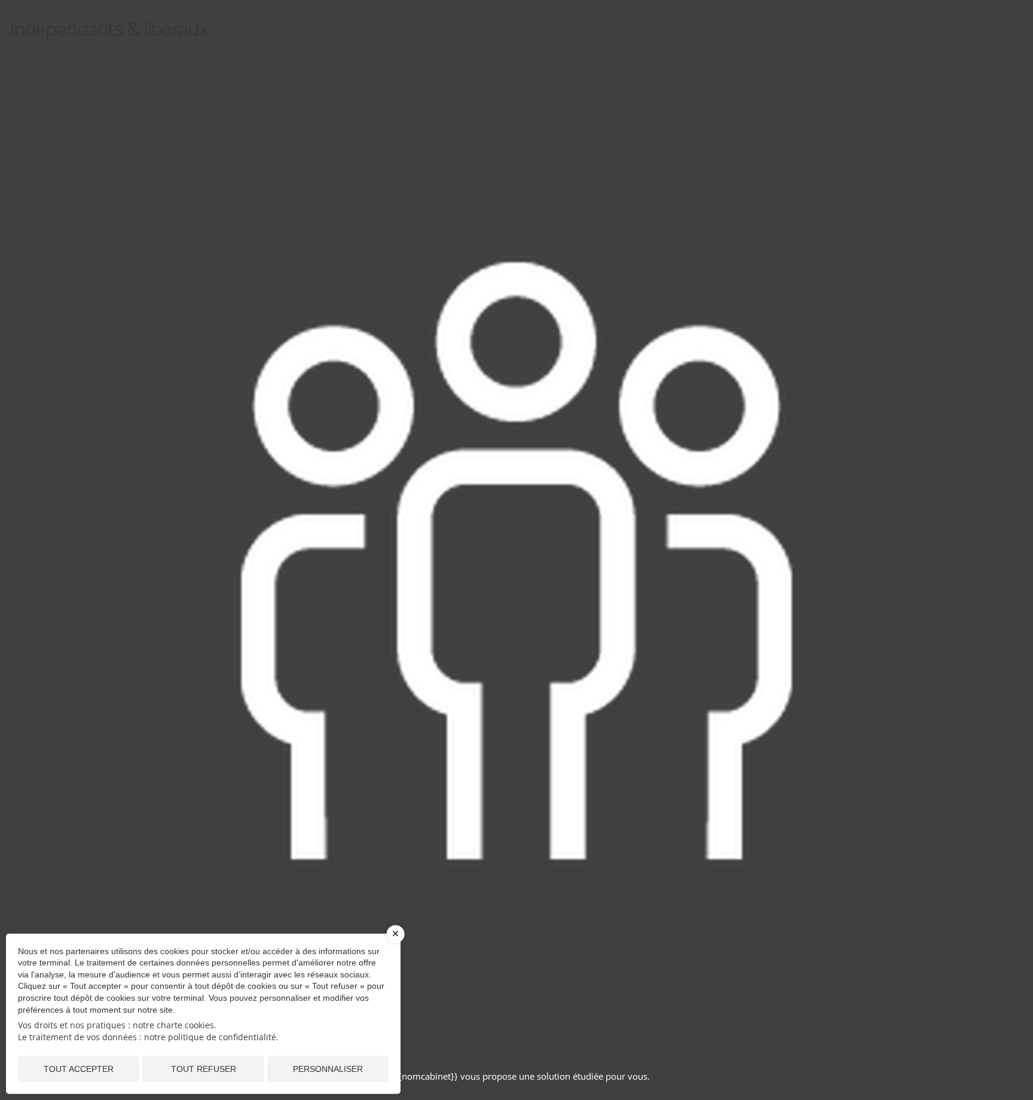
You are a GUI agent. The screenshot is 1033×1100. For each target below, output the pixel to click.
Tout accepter (79, 1069)
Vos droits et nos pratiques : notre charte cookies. (117, 1025)
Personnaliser (328, 1069)
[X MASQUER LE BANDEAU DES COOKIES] (395, 939)
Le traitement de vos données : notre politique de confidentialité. (148, 1037)
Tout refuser (203, 1069)
